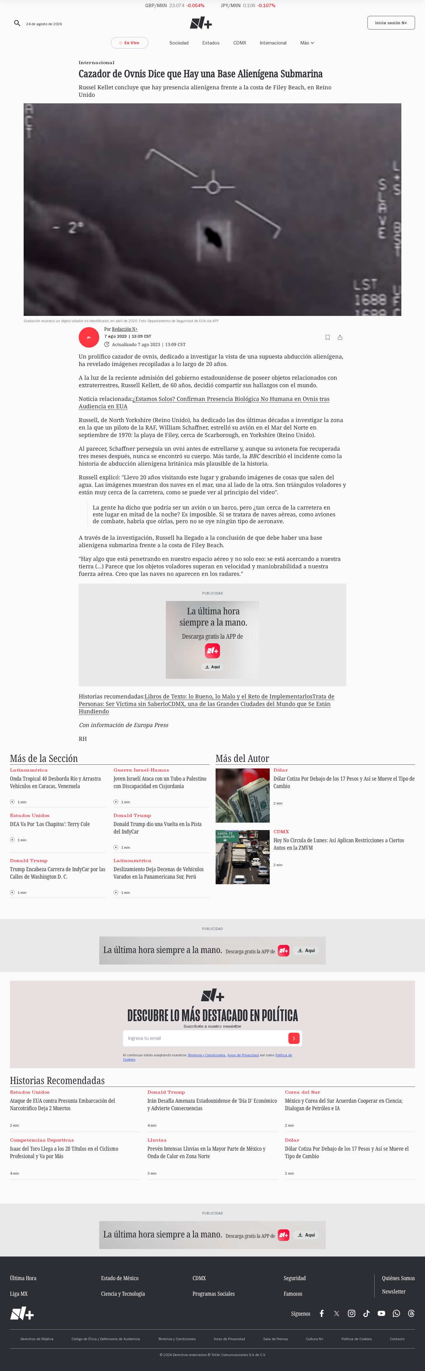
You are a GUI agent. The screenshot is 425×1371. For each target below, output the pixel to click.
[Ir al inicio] (22, 1313)
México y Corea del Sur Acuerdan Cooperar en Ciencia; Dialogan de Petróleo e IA (344, 1104)
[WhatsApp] (396, 1313)
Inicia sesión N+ (391, 23)
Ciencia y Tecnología (123, 1293)
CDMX (239, 43)
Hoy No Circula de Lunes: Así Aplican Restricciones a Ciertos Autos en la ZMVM (338, 843)
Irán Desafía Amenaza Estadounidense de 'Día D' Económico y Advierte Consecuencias (212, 1104)
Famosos (293, 1293)
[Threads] (411, 1313)
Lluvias (156, 1139)
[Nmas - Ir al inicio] (201, 23)
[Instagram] (351, 1313)
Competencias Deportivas (42, 1139)
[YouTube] (381, 1313)
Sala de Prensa (275, 1339)
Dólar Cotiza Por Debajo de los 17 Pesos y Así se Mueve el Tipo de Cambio (344, 782)
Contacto (397, 1339)
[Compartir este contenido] (340, 337)
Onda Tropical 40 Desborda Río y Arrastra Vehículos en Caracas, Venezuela (55, 782)
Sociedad (179, 43)
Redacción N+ (125, 329)
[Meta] (321, 1313)
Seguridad (295, 1278)
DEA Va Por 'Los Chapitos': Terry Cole (50, 824)
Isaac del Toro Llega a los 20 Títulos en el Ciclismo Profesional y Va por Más (64, 1152)
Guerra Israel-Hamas (141, 770)
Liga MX (19, 1293)
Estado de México (119, 1278)
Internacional (273, 43)
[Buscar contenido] (16, 23)
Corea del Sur (302, 1092)
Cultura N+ (315, 1339)
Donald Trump (132, 815)
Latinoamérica (29, 770)
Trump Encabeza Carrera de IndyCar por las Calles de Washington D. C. (57, 872)
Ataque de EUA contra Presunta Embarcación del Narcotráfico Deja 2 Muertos (62, 1104)
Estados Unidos (29, 815)
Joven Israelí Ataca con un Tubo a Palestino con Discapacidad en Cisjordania (160, 782)
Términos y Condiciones (177, 1339)
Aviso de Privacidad (243, 1056)
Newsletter (394, 1291)
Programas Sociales (214, 1293)
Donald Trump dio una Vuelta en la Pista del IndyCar (158, 827)
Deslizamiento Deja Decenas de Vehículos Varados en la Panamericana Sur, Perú (159, 872)
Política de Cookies (357, 1339)
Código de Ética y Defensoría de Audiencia (106, 1339)
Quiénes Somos (398, 1278)
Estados (211, 43)
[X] (336, 1313)
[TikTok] (366, 1313)
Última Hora (23, 1278)
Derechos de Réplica (37, 1339)
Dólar (280, 770)
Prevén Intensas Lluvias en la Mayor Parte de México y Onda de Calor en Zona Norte (206, 1152)
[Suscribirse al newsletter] (294, 1038)
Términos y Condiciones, (207, 1056)
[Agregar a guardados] (327, 337)
